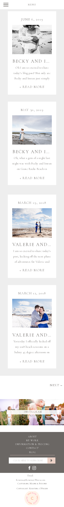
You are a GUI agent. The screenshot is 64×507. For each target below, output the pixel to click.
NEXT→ (56, 385)
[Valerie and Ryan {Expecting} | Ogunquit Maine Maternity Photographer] (32, 223)
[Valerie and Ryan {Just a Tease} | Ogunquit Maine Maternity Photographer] (32, 313)
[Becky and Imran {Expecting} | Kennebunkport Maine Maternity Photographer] (32, 39)
